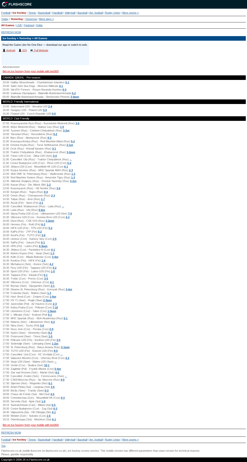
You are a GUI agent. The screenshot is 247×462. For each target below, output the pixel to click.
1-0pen (52, 311)
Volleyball (70, 12)
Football (5, 12)
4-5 (52, 394)
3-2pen (71, 152)
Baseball (82, 12)
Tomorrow (31, 19)
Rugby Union (112, 12)
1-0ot (53, 296)
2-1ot (70, 144)
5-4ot (58, 368)
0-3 (64, 89)
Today (4, 19)
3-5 (46, 278)
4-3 (67, 217)
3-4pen (74, 96)
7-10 (55, 307)
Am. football (96, 12)
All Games (7, 25)
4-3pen (43, 246)
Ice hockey (19, 12)
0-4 (46, 191)
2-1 (41, 202)
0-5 (54, 113)
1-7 (43, 199)
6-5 (53, 404)
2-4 (50, 106)
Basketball (44, 12)
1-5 (53, 271)
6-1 (66, 166)
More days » (46, 19)
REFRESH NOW (11, 32)
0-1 (53, 249)
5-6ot (42, 209)
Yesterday (17, 19)
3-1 (54, 148)
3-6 (77, 123)
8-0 (56, 350)
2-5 (54, 238)
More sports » (130, 12)
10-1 (46, 365)
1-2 (73, 173)
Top (3, 445)
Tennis (32, 12)
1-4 (43, 260)
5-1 (67, 82)
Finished (29, 25)
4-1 (61, 86)
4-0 (62, 379)
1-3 (73, 177)
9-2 (50, 332)
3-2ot (66, 130)
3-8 (43, 235)
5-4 (69, 163)
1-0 (62, 126)
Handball (57, 12)
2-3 (71, 170)
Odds (39, 25)
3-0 (45, 110)
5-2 (74, 93)
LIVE (19, 25)
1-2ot (55, 343)
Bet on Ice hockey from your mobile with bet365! (31, 71)
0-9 (51, 329)
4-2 (51, 264)
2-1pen (65, 347)
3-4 (55, 155)
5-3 (46, 390)
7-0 (70, 213)
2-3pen (47, 300)
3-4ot (55, 256)
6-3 (43, 224)
